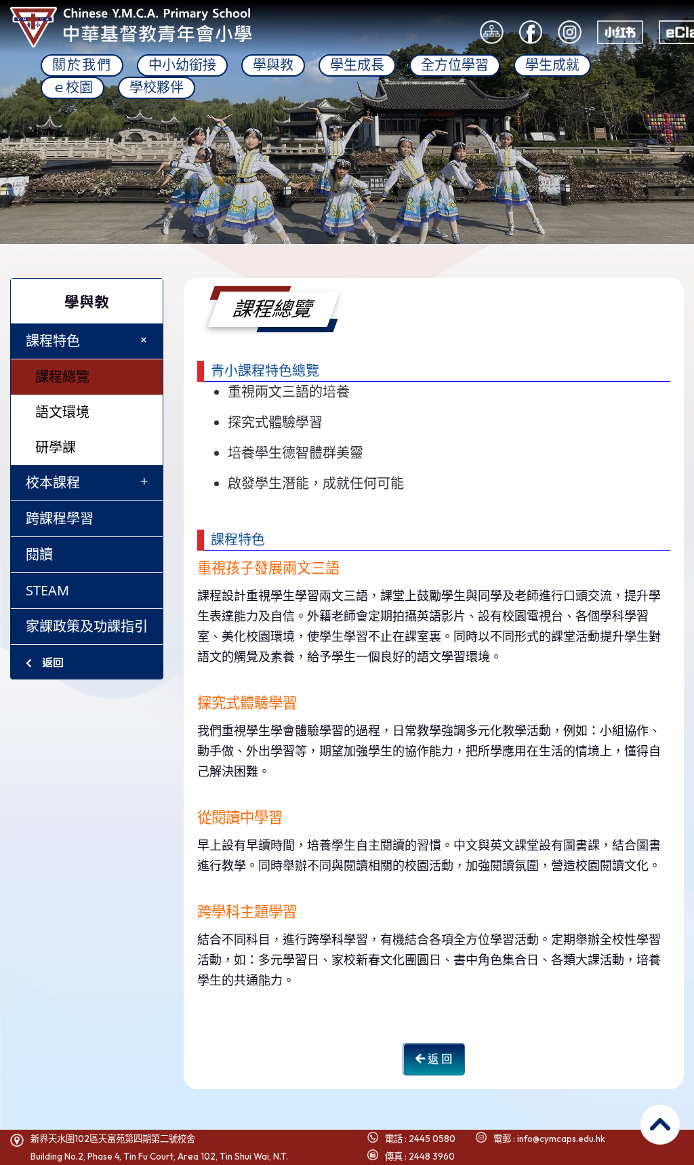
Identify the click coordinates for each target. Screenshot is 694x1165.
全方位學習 (455, 65)
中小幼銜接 (182, 65)
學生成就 (552, 65)
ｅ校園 (72, 87)
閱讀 (39, 554)
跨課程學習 (60, 518)
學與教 (273, 65)
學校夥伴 (156, 87)
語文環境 (62, 412)
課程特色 (89, 340)
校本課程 (87, 482)
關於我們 (82, 65)
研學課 (55, 447)
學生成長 (357, 65)
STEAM (47, 590)
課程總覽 (62, 377)
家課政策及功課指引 (87, 626)
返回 (51, 661)
